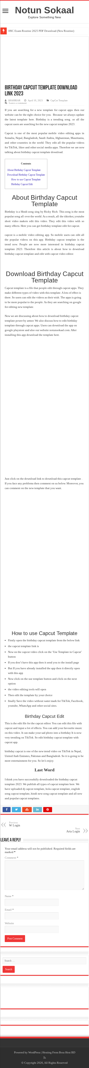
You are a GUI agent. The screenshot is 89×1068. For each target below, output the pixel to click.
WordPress (34, 1052)
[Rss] (44, 1057)
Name (9, 896)
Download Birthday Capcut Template (26, 174)
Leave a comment (18, 103)
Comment (11, 857)
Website (9, 923)
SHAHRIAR (14, 100)
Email (9, 909)
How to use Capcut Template (26, 179)
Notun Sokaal (44, 10)
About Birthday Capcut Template (24, 170)
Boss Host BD (67, 1052)
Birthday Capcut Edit (22, 184)
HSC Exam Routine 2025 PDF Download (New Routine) (41, 30)
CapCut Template (59, 100)
